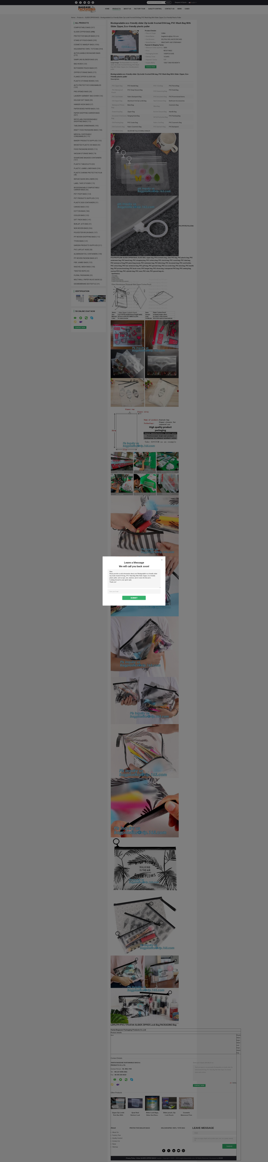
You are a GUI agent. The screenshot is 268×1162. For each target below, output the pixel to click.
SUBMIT (134, 598)
